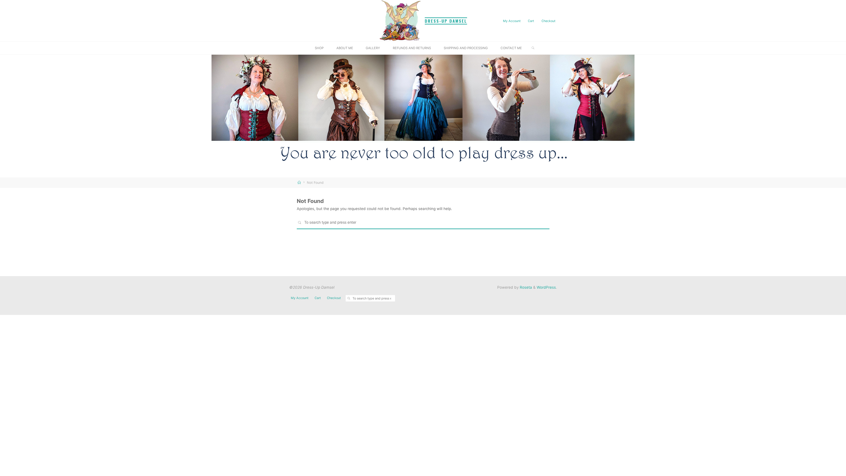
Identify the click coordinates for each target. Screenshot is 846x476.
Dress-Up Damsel (446, 21)
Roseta (525, 287)
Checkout (548, 21)
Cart (531, 21)
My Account (512, 21)
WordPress (546, 287)
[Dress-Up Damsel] (401, 20)
